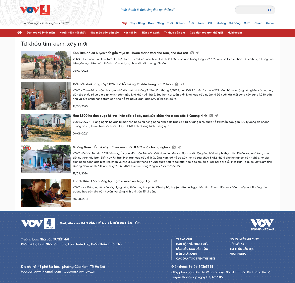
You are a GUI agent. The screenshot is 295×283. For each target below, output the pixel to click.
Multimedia (235, 32)
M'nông (221, 23)
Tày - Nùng (137, 23)
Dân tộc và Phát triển (41, 32)
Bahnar (180, 23)
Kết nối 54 (130, 32)
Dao (151, 23)
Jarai (200, 23)
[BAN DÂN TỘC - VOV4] (35, 9)
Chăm (258, 23)
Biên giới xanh (150, 32)
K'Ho (210, 23)
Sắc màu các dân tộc (104, 32)
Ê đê (191, 23)
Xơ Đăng (235, 23)
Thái (170, 23)
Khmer (270, 23)
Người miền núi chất (72, 32)
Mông (160, 23)
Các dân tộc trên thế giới (206, 32)
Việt (124, 23)
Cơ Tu (247, 23)
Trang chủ (184, 239)
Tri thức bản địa (174, 32)
